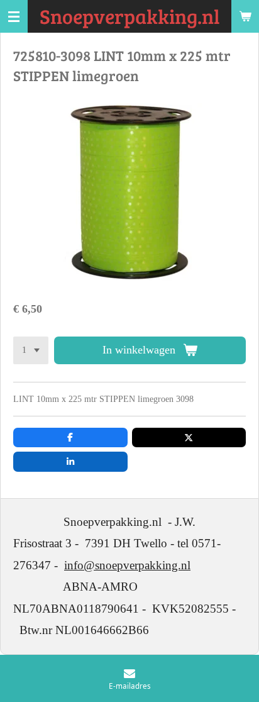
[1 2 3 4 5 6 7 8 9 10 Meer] (30, 350)
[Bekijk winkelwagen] (245, 16)
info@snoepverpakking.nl (127, 565)
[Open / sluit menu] (14, 16)
